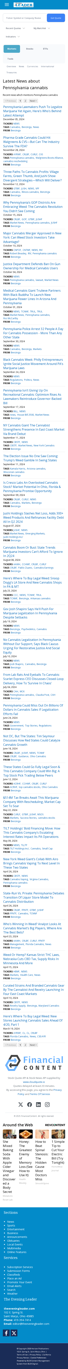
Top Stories (31, 725)
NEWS (16, 123)
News (21, 66)
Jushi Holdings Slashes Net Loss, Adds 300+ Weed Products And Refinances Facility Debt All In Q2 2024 (33, 517)
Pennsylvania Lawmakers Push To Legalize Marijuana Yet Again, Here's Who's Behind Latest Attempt (32, 111)
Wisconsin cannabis (13, 472)
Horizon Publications (40, 1348)
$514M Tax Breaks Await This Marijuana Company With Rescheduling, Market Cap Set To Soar (32, 802)
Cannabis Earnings (43, 567)
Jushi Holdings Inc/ (13, 537)
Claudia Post (42, 694)
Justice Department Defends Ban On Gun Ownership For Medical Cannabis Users (31, 266)
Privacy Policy (35, 1354)
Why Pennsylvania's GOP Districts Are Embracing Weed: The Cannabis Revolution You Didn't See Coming (33, 206)
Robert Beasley (18, 253)
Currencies (32, 66)
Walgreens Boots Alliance (49, 157)
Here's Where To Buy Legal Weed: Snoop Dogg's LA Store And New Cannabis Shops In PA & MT (32, 582)
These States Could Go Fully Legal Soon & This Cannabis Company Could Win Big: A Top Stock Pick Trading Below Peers (31, 771)
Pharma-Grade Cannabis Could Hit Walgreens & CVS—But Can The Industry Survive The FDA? (31, 141)
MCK (22, 691)
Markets (11, 48)
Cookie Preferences (38, 1357)
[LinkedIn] (38, 1105)
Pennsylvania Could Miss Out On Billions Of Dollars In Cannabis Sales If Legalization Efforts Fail (33, 709)
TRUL (33, 311)
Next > (33, 100)
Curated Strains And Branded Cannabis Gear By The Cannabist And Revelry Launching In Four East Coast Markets (33, 989)
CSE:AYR (41, 1036)
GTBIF (16, 188)
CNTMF (26, 250)
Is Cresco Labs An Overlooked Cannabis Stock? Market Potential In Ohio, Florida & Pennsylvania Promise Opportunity (32, 486)
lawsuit (39, 280)
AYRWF (17, 154)
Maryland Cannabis (49, 1005)
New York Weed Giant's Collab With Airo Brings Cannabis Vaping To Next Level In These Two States (31, 863)
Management (17, 944)
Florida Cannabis (35, 944)
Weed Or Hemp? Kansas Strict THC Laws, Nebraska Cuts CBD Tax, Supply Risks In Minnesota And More (31, 959)
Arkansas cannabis (40, 598)
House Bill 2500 (25, 414)
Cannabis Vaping (19, 879)
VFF (37, 188)
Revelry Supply (18, 1005)
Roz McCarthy (10, 318)
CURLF (34, 154)
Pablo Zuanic (25, 567)
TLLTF (24, 845)
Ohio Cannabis (38, 756)
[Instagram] (47, 1105)
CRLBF (25, 154)
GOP (24, 219)
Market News (17, 222)
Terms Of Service (40, 1094)
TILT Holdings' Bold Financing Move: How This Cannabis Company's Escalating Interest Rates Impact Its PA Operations (31, 832)
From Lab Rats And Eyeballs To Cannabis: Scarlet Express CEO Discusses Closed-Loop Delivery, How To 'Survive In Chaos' (33, 679)
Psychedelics (28, 629)
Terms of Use (22, 1354)
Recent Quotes (13, 28)
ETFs (45, 48)
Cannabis (15, 127)
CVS (41, 154)
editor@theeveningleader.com (31, 1324)
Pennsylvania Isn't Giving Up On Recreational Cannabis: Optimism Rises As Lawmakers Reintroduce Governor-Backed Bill (32, 396)
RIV (40, 250)
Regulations (16, 379)
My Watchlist (40, 28)
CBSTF (16, 442)
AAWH (16, 564)
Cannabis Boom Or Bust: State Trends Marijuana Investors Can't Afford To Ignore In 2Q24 (33, 551)
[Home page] (23, 4)
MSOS (40, 814)
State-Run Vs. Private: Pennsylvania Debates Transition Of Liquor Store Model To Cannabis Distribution (33, 897)
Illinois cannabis (30, 192)
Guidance (23, 756)
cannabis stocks (46, 817)
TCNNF (25, 311)
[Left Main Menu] (7, 5)
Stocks (29, 48)
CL (23, 1033)
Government (16, 725)
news (12, 414)
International (47, 66)
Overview (11, 66)
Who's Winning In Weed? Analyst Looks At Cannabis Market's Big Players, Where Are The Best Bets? (32, 928)
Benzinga (27, 127)
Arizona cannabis (36, 468)
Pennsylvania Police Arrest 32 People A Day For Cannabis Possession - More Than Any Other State (33, 333)
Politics (28, 379)
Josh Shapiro (16, 664)
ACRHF (17, 783)
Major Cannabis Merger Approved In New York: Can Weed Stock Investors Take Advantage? (32, 237)
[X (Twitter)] (21, 1105)
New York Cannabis (44, 445)
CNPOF (17, 250)
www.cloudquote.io (34, 1082)
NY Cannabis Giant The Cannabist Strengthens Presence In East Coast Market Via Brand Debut (33, 429)
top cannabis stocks (29, 787)
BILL (15, 411)
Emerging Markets (35, 533)
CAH (15, 691)
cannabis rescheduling (15, 161)
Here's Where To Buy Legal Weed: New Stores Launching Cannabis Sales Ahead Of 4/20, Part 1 (33, 1020)
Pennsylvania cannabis (22, 157)
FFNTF (25, 910)
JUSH (23, 188)
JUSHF (39, 219)
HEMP (16, 971)
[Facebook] (29, 1105)
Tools (10, 58)
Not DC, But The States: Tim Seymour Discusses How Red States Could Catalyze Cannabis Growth (31, 740)
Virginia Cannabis (39, 879)
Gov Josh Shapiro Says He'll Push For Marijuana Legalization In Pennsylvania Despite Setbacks (30, 613)
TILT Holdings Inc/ (19, 848)
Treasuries (12, 72)
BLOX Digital (33, 1364)
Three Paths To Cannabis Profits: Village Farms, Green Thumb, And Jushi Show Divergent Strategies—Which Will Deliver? (32, 176)
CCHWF (26, 564)
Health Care (26, 975)
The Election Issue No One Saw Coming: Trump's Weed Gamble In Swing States (30, 458)
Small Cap (47, 848)
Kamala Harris (17, 468)
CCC (15, 595)
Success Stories (28, 817)
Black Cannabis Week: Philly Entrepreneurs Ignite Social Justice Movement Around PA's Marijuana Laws (33, 364)
